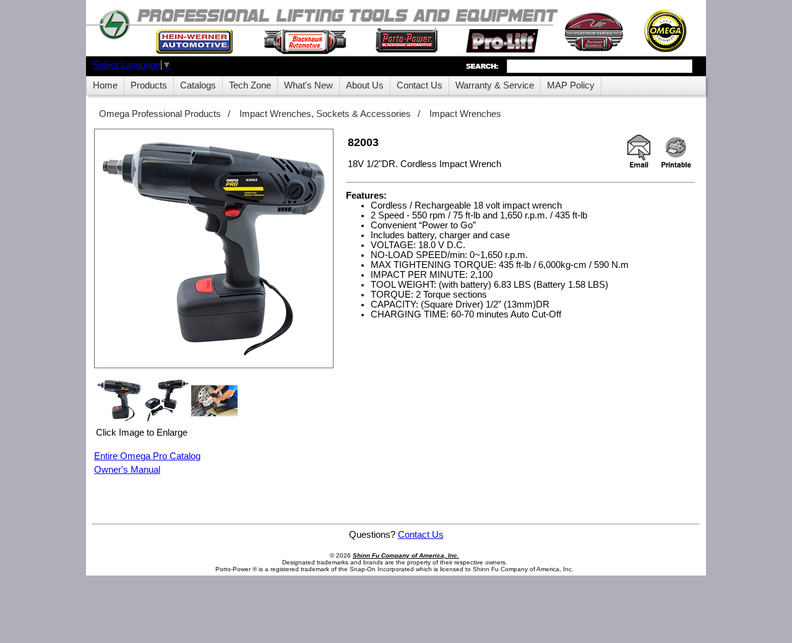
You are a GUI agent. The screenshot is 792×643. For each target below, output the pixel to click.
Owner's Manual (127, 470)
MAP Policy (571, 85)
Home (105, 85)
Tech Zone (250, 85)
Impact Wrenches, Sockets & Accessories (325, 114)
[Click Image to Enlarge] (214, 248)
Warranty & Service (494, 85)
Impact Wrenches (465, 114)
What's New (308, 85)
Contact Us (419, 85)
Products (149, 85)
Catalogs (198, 85)
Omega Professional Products (160, 114)
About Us (365, 85)
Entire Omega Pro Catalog (147, 456)
